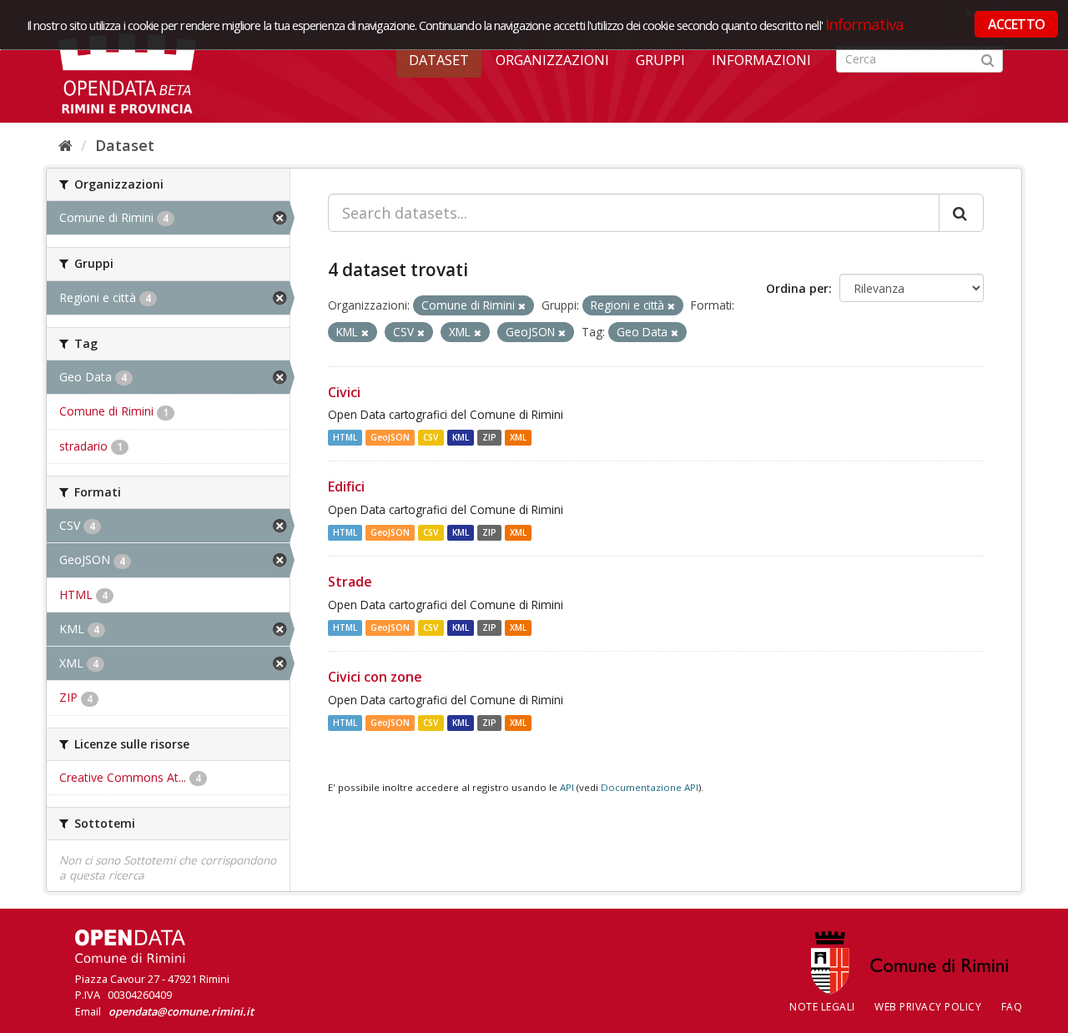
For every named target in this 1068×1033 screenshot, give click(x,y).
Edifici (346, 486)
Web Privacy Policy (927, 1007)
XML (518, 437)
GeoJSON (390, 437)
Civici (344, 392)
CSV (430, 437)
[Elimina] (522, 306)
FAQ (1012, 1007)
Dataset (439, 60)
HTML (345, 437)
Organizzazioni (552, 60)
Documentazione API (649, 787)
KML (460, 437)
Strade (350, 581)
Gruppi (660, 60)
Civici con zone (375, 677)
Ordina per (797, 288)
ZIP (489, 437)
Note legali (822, 1007)
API (567, 787)
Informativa (864, 23)
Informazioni (761, 60)
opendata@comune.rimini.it (181, 1011)
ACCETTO (1016, 24)
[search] (961, 213)
